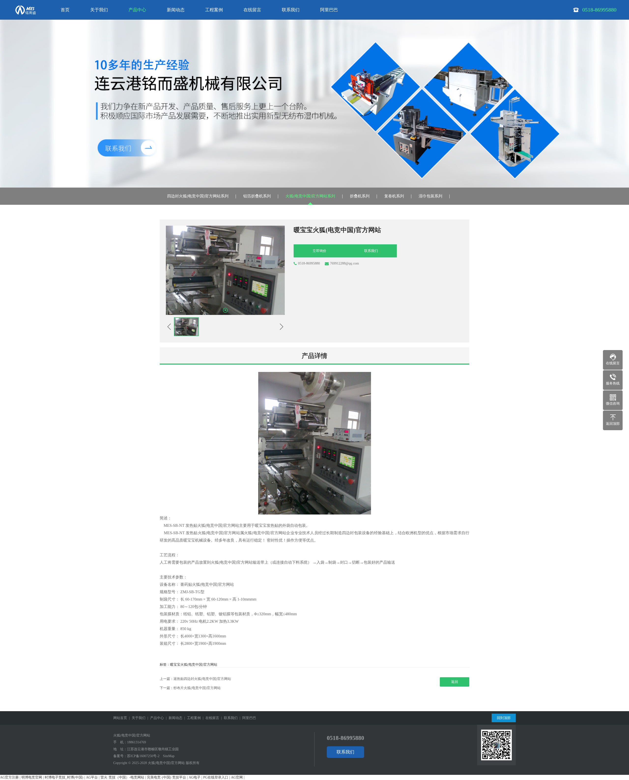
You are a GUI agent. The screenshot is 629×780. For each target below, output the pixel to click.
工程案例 (214, 9)
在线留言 (252, 9)
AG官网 (237, 777)
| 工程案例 (191, 718)
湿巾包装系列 (430, 196)
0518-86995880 (309, 263)
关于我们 (99, 9)
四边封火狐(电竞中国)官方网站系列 (198, 196)
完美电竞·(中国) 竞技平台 (166, 777)
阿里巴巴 (329, 9)
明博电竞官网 (31, 777)
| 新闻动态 (173, 718)
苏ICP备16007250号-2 (143, 756)
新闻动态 (176, 9)
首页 (65, 9)
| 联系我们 (228, 718)
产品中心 (137, 9)
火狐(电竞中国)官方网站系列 (310, 196)
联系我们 (291, 9)
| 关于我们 (136, 718)
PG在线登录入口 (215, 777)
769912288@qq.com (344, 263)
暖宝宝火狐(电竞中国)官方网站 (193, 664)
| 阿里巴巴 (247, 718)
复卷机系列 (394, 196)
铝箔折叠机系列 (257, 196)
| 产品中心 (154, 718)
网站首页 (120, 718)
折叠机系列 (360, 196)
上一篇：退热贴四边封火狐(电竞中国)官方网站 (195, 679)
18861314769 (136, 742)
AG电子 (194, 777)
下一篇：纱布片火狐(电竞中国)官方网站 (190, 688)
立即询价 (319, 251)
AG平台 (92, 777)
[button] (225, 310)
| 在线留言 (210, 718)
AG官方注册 (9, 777)
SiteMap (168, 756)
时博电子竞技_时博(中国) (64, 777)
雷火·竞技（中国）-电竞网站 (122, 777)
